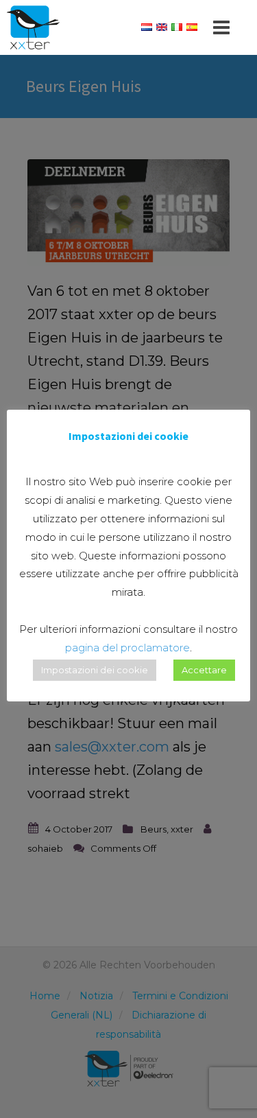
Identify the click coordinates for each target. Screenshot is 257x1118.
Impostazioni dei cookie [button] (94, 669)
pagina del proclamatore (127, 647)
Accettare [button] (204, 669)
